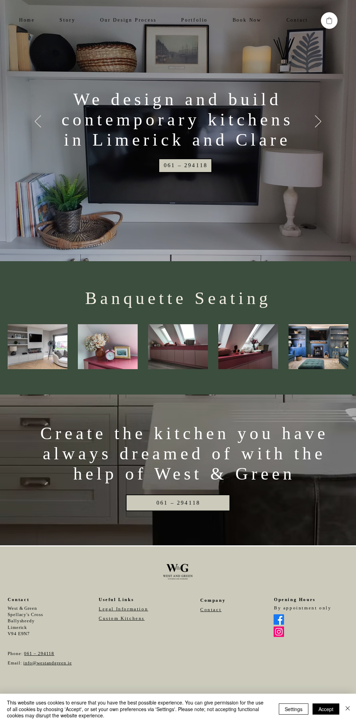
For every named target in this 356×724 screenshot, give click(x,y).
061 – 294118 (39, 653)
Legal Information (123, 609)
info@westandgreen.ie (47, 662)
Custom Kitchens (122, 618)
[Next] (318, 122)
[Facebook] (279, 619)
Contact (210, 609)
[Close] (347, 708)
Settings (293, 709)
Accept (325, 709)
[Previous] (38, 122)
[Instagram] (279, 631)
